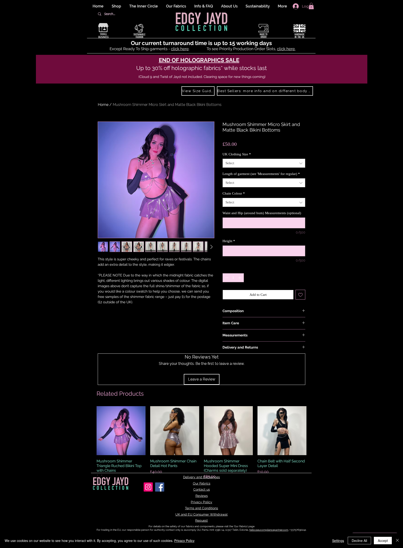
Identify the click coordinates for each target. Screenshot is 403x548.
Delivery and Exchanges (201, 477)
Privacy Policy (201, 502)
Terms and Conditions (201, 508)
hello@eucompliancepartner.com (268, 529)
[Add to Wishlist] (300, 295)
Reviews (201, 496)
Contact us (201, 489)
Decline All (359, 540)
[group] (201, 442)
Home (103, 104)
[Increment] (240, 277)
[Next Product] (313, 430)
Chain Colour (233, 193)
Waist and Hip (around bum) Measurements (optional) (261, 213)
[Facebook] (159, 487)
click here (180, 48)
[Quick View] (121, 430)
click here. (286, 48)
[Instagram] (148, 487)
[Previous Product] (90, 430)
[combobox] (263, 163)
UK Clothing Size (236, 154)
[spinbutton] (233, 277)
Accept (383, 540)
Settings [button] (338, 540)
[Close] (397, 540)
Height (228, 241)
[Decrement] (226, 277)
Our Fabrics (201, 483)
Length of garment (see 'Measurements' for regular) (261, 174)
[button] (311, 6)
